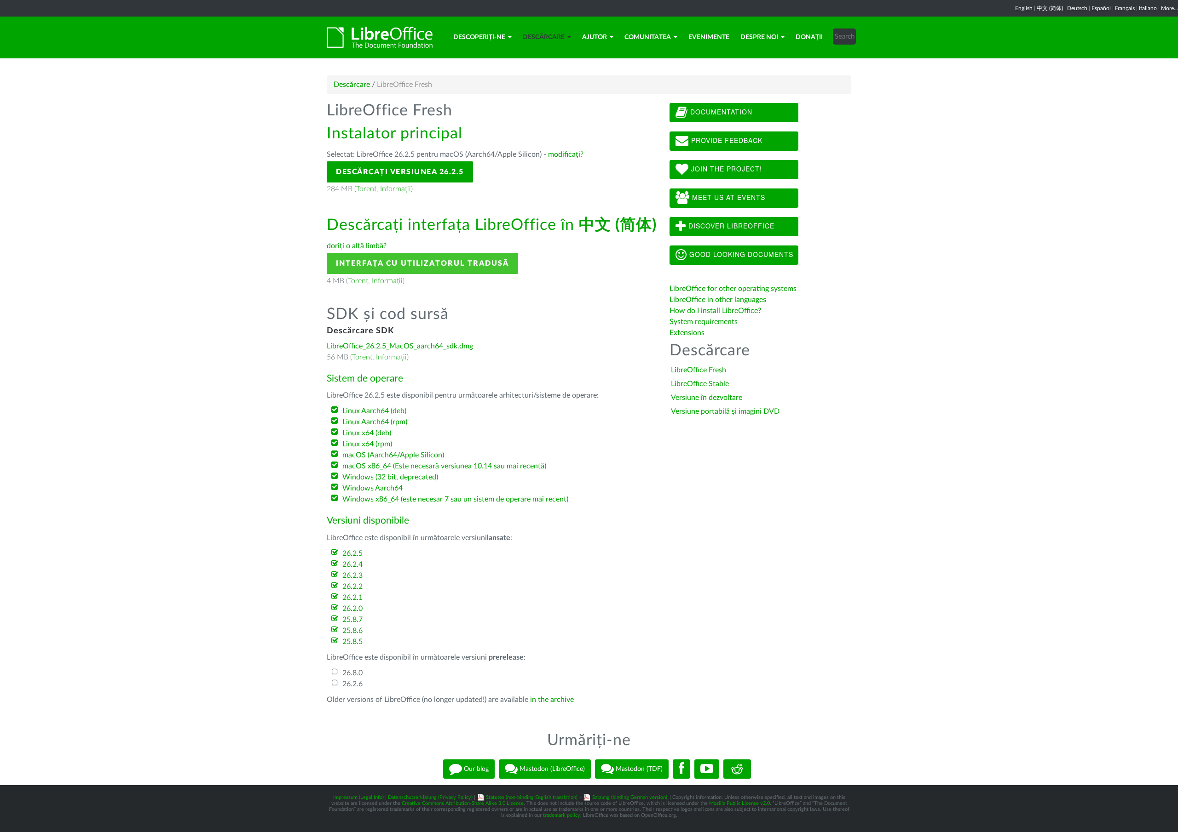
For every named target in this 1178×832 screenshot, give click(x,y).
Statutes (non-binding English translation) (531, 797)
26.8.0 (352, 673)
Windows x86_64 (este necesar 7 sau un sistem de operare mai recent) (455, 499)
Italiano (1148, 8)
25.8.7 (352, 619)
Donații (809, 37)
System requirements (704, 321)
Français (1125, 8)
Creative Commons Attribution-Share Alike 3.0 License (463, 803)
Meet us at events (727, 197)
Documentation (720, 111)
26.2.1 (352, 597)
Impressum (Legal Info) (358, 797)
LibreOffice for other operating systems (733, 288)
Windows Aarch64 (372, 488)
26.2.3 (352, 575)
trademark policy (561, 815)
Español (1101, 8)
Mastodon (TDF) (638, 769)
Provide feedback (725, 140)
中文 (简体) (1050, 8)
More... (1169, 8)
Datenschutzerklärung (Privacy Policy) (430, 797)
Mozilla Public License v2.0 (739, 803)
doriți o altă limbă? (357, 246)
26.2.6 (352, 684)
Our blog (475, 769)
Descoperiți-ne (479, 37)
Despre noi (759, 37)
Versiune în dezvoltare (706, 397)
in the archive (552, 699)
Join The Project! (725, 168)
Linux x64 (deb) (366, 433)
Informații (395, 189)
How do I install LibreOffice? (715, 310)
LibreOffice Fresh (698, 370)
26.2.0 (352, 608)
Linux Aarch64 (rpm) (374, 422)
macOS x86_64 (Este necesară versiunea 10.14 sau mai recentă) (444, 466)
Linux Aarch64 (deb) (374, 411)
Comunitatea (647, 37)
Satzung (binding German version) (629, 797)
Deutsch (1077, 8)
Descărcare (544, 37)
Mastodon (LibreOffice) (551, 769)
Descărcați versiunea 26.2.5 (400, 172)
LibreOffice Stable (700, 384)
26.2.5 (352, 553)
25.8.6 (352, 630)
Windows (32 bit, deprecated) (390, 477)
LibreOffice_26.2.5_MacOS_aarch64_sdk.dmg (400, 346)
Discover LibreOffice (730, 225)
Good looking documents (740, 254)
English (1024, 8)
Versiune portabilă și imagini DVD (725, 411)
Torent (366, 189)
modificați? (565, 154)
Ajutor (594, 37)
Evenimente (708, 37)
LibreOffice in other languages (718, 299)
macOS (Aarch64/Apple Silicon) (393, 455)
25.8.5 (352, 641)
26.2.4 (352, 564)
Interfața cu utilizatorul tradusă (422, 263)
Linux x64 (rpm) (367, 444)
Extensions (687, 332)
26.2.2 (352, 586)
